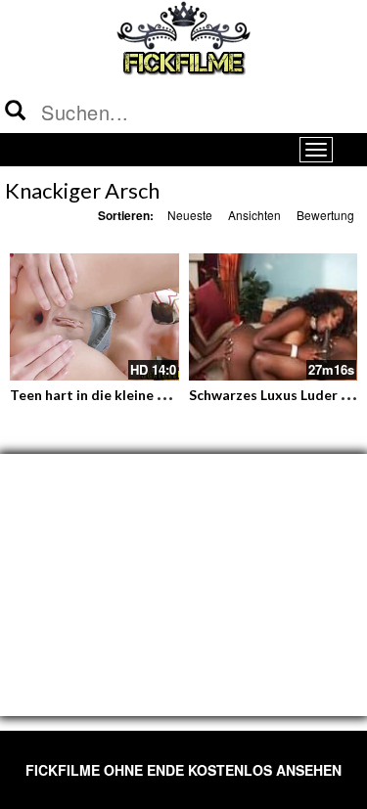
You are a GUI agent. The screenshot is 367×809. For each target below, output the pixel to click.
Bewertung (325, 214)
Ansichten (254, 214)
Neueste (189, 214)
